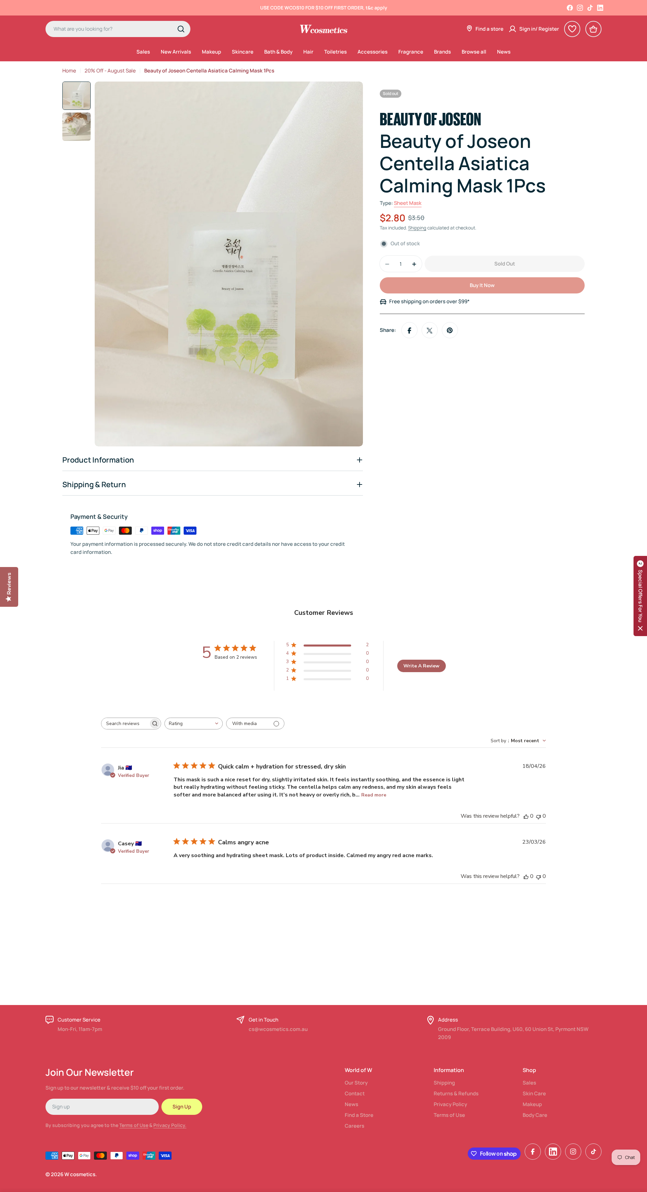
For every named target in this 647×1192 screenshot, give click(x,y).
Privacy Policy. (169, 1125)
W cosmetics (79, 1174)
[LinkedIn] (600, 8)
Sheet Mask (408, 203)
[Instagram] (580, 8)
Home (69, 70)
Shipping (417, 228)
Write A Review (421, 666)
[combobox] (117, 29)
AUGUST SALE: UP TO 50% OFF (323, 7)
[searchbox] (125, 723)
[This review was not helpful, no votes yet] (538, 816)
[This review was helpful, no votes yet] (526, 816)
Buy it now (482, 285)
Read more (373, 795)
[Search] (181, 29)
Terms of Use (133, 1125)
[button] (640, 596)
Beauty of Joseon (430, 117)
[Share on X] (430, 330)
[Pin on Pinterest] (450, 330)
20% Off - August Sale (110, 70)
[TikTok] (590, 8)
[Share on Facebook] (409, 330)
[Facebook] (570, 8)
